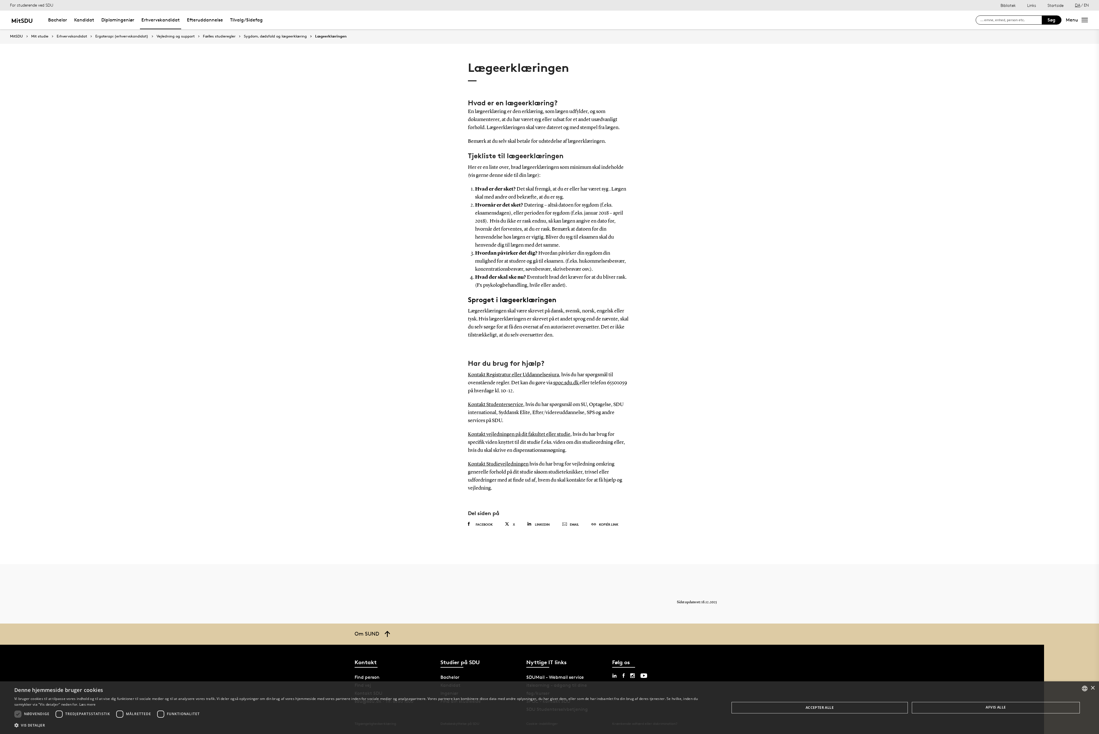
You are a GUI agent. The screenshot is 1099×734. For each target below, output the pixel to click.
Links (1031, 5)
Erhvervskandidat (160, 20)
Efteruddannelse (205, 20)
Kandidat (84, 20)
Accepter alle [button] (820, 707)
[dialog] (549, 707)
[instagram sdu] (632, 675)
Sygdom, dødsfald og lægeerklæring (275, 36)
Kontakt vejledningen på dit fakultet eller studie (519, 434)
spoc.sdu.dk (566, 382)
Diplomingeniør (117, 20)
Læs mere (87, 704)
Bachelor (57, 20)
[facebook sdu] (623, 675)
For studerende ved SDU (31, 5)
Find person (367, 677)
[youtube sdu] (644, 675)
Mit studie (39, 36)
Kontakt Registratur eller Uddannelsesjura (513, 374)
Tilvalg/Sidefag (246, 20)
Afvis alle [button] (996, 707)
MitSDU (16, 36)
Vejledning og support (176, 36)
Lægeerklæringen (331, 36)
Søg (1051, 20)
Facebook (484, 524)
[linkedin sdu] (614, 675)
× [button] (1092, 688)
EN (1086, 5)
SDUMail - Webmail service (555, 677)
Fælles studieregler (219, 36)
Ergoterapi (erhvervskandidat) (121, 36)
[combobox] (1085, 688)
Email (574, 524)
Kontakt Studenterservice (495, 404)
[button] (361, 725)
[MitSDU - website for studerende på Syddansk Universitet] (22, 20)
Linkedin (542, 524)
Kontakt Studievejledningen (498, 464)
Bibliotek (1008, 5)
